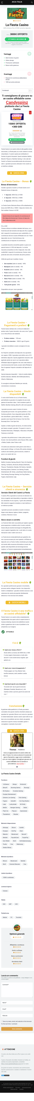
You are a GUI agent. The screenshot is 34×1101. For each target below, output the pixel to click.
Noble (25, 807)
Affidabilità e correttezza (17, 945)
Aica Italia (17, 2)
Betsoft (5, 787)
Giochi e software (17, 950)
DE (23, 1084)
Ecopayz (5, 831)
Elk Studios (6, 791)
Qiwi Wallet (6, 841)
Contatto (21, 1089)
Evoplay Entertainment (9, 794)
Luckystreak (12, 804)
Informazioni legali (26, 1087)
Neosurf (24, 834)
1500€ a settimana (8, 877)
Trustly (5, 844)
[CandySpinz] (17, 119)
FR (17, 1084)
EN (25, 1084)
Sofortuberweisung (25, 841)
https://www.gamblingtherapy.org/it (11, 1064)
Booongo (26, 787)
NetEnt (5, 807)
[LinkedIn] (17, 767)
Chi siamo (17, 1087)
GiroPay (13, 831)
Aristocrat (23, 784)
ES (21, 1084)
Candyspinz (17, 102)
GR (32, 1084)
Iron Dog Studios (24, 801)
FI (26, 1084)
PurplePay (25, 837)
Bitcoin (14, 827)
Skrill (14, 841)
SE (28, 1084)
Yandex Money (7, 847)
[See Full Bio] (25, 764)
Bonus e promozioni (17, 956)
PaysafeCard (15, 837)
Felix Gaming (22, 797)
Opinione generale (17, 934)
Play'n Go (5, 811)
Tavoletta (18, 917)
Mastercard (14, 834)
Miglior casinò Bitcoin (8, 1087)
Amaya (15, 784)
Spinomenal (23, 811)
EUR (4, 904)
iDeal (21, 831)
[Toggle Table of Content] (29, 90)
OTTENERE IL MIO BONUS (16, 39)
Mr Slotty (22, 804)
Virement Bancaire (14, 864)
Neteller (5, 837)
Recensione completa (17, 142)
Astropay (5, 827)
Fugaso (5, 801)
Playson (14, 811)
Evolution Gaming (18, 791)
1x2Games (6, 784)
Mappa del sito (13, 1089)
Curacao (5, 891)
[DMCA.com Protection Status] (5, 1076)
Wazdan (15, 814)
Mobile (5, 917)
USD (16, 904)
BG (19, 1084)
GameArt (13, 801)
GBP (10, 904)
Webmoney (20, 844)
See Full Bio (20, 764)
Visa (11, 844)
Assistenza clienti (17, 961)
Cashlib (21, 827)
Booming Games (15, 787)
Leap (4, 804)
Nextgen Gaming (15, 807)
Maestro (5, 834)
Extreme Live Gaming (9, 797)
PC (11, 917)
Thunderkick (6, 814)
